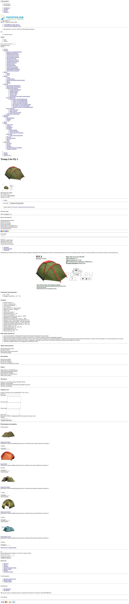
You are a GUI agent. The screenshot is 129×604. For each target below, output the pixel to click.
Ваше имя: (3, 395)
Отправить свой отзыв (6, 420)
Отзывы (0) (6, 250)
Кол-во (5, 203)
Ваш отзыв (3, 414)
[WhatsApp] (8, 231)
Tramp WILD (4, 464)
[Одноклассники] (3, 231)
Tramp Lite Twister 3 (6, 442)
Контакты (6, 12)
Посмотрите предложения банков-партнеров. (23, 207)
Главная (6, 49)
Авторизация (7, 5)
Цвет (2, 214)
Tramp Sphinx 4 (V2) (6, 536)
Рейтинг (3, 417)
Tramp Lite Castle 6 (5, 487)
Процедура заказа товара (10, 567)
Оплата (5, 10)
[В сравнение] (3, 235)
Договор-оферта (8, 581)
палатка (14, 547)
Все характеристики (6, 228)
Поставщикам (7, 589)
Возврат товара (7, 569)
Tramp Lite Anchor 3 (6, 511)
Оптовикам (6, 590)
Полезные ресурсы (8, 571)
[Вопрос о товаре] (1, 235)
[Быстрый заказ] (6, 495)
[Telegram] (4, 231)
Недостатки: (4, 408)
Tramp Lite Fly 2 (5, 547)
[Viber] (6, 231)
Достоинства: (4, 402)
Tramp (10, 547)
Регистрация (7, 4)
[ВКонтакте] (1, 231)
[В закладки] (2, 235)
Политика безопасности (10, 579)
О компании (7, 8)
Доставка (6, 9)
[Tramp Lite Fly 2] (15, 184)
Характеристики (8, 248)
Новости (6, 570)
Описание (6, 247)
